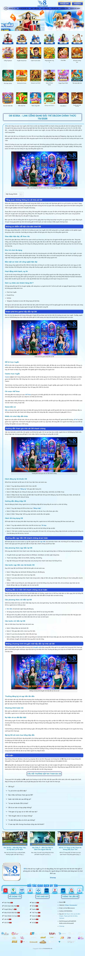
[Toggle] (6, 786)
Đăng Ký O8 (13, 8)
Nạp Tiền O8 (35, 8)
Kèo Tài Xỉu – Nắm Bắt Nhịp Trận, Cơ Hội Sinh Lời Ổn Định (15, 848)
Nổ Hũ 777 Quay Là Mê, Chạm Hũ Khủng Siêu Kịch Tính (70, 848)
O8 (25, 869)
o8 (6, 8)
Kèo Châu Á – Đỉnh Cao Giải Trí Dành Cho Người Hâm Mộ (42, 848)
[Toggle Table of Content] (20, 194)
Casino (7, 377)
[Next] (80, 20)
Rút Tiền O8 (45, 8)
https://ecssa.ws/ (71, 905)
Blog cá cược (75, 8)
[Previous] (4, 20)
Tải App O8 (54, 8)
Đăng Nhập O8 (24, 8)
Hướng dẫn (64, 8)
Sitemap (53, 877)
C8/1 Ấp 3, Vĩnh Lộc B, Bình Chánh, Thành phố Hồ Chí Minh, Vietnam (69, 916)
